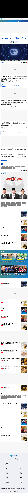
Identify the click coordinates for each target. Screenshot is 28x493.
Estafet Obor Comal (4, 204)
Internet (21, 483)
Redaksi (5, 488)
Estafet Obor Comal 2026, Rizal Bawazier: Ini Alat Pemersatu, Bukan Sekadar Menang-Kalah (9, 235)
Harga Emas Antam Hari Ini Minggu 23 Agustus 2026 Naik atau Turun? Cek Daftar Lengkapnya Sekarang (10, 219)
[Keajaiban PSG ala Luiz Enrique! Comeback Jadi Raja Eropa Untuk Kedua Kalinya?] (7, 269)
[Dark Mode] (25, 19)
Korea (7, 481)
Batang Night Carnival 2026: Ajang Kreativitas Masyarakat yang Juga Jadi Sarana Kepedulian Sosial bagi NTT (10, 227)
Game (21, 482)
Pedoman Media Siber (13, 488)
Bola (20, 468)
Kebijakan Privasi (19, 488)
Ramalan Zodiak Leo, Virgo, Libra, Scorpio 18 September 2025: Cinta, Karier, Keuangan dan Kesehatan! (13, 134)
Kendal (2, 283)
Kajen (7, 469)
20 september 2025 (5, 166)
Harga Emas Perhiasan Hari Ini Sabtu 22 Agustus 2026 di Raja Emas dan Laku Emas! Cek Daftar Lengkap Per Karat (10, 366)
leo (24, 166)
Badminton (21, 467)
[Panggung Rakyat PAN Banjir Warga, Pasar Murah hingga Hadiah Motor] (24, 214)
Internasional (7, 464)
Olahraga (18, 21)
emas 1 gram (3, 203)
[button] (2, 21)
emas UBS (23, 203)
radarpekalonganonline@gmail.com (14, 459)
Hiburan (11, 21)
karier (13, 166)
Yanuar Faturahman (15, 41)
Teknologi (21, 478)
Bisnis (8, 21)
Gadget (21, 481)
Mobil (21, 473)
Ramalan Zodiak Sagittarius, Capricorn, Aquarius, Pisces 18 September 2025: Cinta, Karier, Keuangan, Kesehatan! (13, 132)
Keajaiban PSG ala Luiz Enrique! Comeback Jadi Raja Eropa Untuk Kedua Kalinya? (7, 274)
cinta (10, 166)
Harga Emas (19, 204)
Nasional (7, 463)
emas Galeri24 (13, 203)
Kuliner (15, 21)
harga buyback (14, 204)
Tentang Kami (14, 489)
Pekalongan (7, 467)
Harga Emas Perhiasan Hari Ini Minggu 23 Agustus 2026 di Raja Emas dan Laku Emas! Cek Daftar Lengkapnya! (10, 351)
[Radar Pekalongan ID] (4, 19)
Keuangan (21, 166)
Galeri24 (9, 204)
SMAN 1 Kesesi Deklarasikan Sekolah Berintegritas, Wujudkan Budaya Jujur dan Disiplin (7, 262)
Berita (1, 21)
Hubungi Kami (24, 488)
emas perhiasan (18, 203)
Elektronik (7, 478)
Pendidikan (21, 477)
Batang (7, 468)
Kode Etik (2, 488)
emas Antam (8, 203)
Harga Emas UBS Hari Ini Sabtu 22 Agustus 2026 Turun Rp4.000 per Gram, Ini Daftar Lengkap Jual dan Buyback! (10, 359)
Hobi (20, 463)
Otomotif (22, 21)
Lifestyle (5, 21)
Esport (21, 469)
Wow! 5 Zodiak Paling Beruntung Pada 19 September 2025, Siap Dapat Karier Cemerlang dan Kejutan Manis (14, 84)
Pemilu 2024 (25, 21)
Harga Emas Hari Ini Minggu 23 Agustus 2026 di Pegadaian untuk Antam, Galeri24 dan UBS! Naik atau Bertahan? (10, 343)
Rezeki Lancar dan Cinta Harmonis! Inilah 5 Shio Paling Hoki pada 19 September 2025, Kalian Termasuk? (13, 86)
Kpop (7, 483)
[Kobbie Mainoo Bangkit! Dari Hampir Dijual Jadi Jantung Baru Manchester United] (20, 269)
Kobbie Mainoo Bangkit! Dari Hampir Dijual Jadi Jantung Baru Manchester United (20, 274)
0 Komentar (3, 62)
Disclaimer (8, 488)
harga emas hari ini (3, 206)
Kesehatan (16, 166)
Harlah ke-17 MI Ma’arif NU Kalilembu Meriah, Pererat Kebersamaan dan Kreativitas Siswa (19, 262)
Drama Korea (7, 482)
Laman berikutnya (3, 160)
